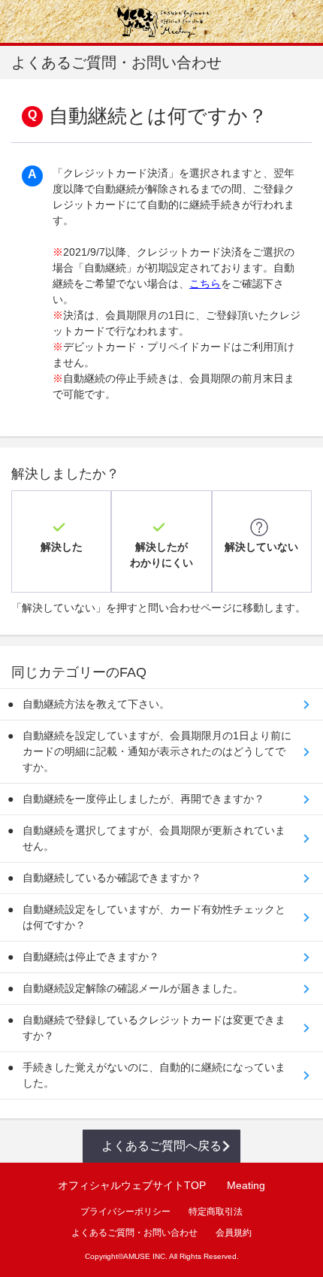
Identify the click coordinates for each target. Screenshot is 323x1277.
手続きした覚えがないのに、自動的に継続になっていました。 (154, 1075)
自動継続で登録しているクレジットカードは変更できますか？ (154, 1028)
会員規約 (234, 1232)
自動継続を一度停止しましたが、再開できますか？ (143, 799)
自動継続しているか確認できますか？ (112, 878)
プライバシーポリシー (125, 1211)
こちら (205, 284)
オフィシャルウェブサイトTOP (132, 1185)
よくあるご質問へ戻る (161, 1145)
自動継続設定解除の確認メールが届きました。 (133, 988)
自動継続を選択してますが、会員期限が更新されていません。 (154, 838)
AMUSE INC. (145, 1256)
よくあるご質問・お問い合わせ (134, 1232)
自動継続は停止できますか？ (91, 957)
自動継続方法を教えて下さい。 (96, 704)
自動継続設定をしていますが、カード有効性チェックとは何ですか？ (154, 917)
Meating (246, 1185)
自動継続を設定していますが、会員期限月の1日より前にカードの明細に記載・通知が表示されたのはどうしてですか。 (157, 751)
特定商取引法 (216, 1211)
